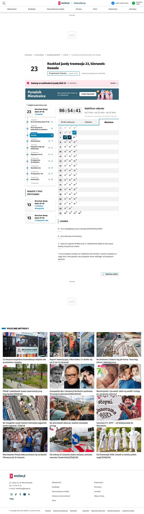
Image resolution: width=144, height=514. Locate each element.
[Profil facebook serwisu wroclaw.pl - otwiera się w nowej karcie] (20, 494)
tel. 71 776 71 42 (15, 486)
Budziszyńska (35, 141)
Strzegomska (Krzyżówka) (35, 161)
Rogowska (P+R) (36, 154)
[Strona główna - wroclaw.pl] (64, 3)
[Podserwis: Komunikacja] (79, 3)
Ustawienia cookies (128, 511)
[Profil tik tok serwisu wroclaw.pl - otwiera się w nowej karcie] (16, 494)
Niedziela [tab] (109, 122)
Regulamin (86, 511)
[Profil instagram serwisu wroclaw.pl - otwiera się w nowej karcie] (11, 494)
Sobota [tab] (88, 122)
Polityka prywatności (113, 511)
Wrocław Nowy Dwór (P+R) (40, 122)
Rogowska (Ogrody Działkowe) (37, 148)
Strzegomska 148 (37, 174)
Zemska (33, 135)
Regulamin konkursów (98, 511)
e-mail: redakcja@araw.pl (19, 488)
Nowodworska (36, 168)
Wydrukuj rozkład (112, 274)
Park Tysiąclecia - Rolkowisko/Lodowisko (39, 129)
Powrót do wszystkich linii (37, 105)
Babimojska (35, 179)
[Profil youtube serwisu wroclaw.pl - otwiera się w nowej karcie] (25, 494)
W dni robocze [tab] (67, 122)
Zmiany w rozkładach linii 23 (48, 83)
